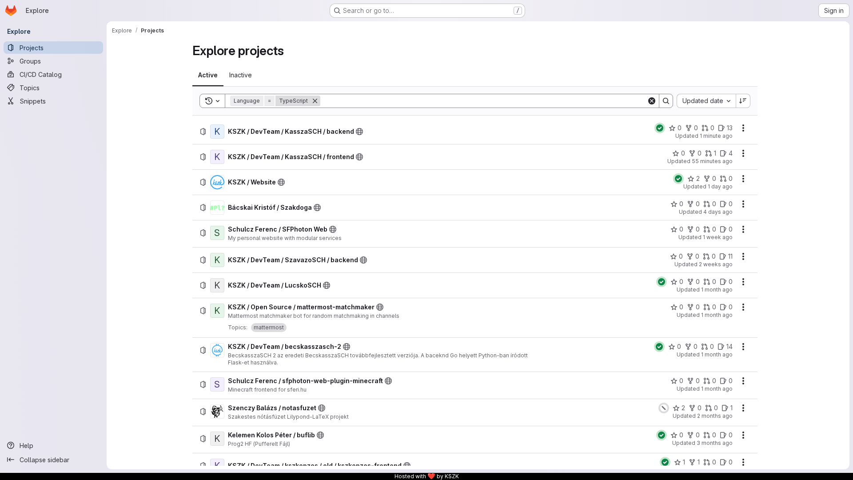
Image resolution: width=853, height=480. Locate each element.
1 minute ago (716, 135)
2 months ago (715, 415)
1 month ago (717, 289)
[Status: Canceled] (663, 408)
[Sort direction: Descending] (743, 101)
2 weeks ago (716, 264)
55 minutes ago (712, 161)
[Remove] (315, 101)
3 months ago (715, 443)
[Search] (666, 101)
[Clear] (651, 101)
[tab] (207, 75)
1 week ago (718, 237)
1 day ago (720, 186)
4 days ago (718, 211)
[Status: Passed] (659, 128)
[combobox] (706, 101)
